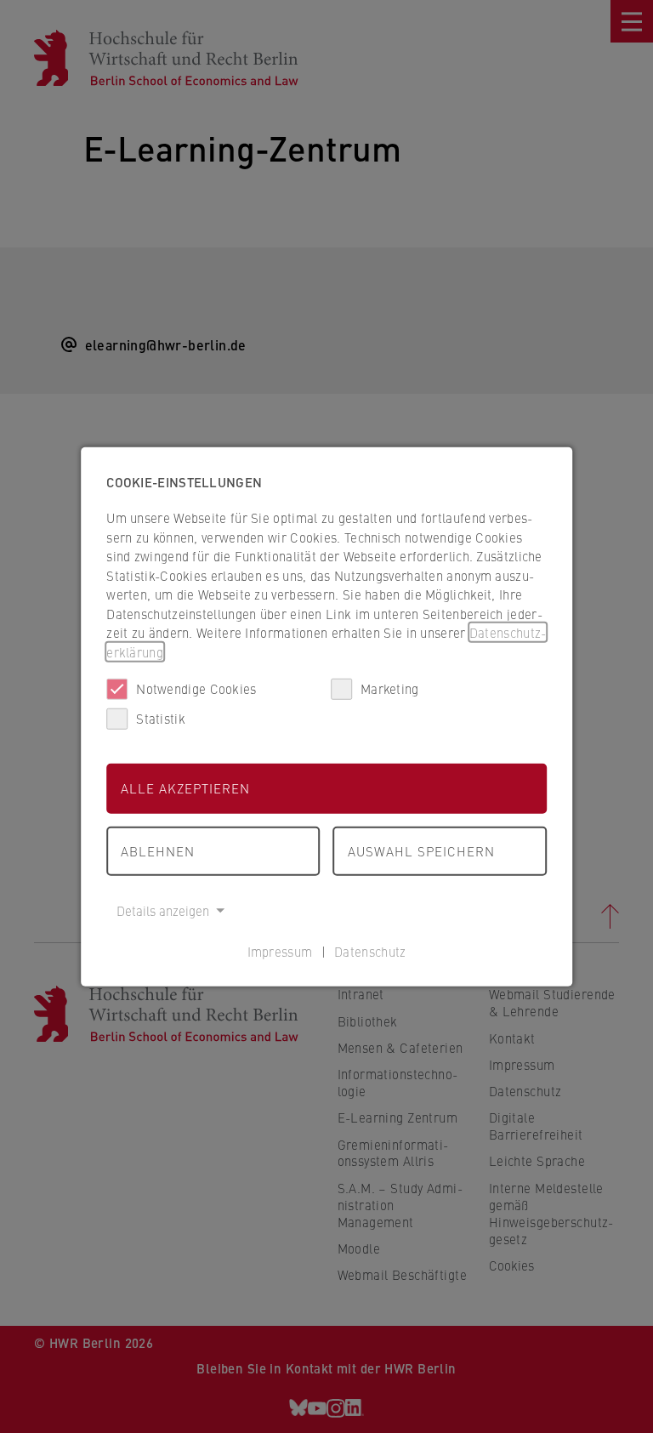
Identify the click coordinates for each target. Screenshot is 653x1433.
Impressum (280, 950)
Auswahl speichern (421, 850)
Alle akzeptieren (185, 788)
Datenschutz (370, 950)
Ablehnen (158, 850)
